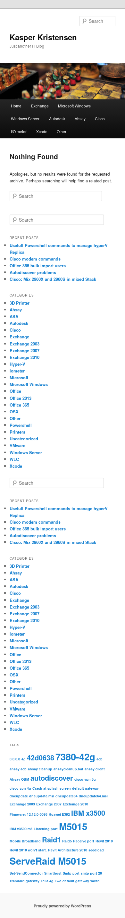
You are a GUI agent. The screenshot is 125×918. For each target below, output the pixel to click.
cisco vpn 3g (85, 779)
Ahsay (80, 118)
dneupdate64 (66, 796)
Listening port (46, 828)
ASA (14, 316)
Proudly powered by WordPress (62, 906)
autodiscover (51, 778)
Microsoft (19, 377)
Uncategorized (24, 439)
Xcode (41, 131)
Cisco (100, 118)
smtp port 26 (91, 873)
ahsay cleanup (40, 769)
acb (99, 759)
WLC (14, 459)
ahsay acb (18, 769)
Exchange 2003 (24, 344)
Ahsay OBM (19, 779)
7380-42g (75, 756)
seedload (96, 850)
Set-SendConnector (26, 873)
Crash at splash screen (51, 788)
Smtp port (71, 873)
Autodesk (57, 118)
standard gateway (24, 880)
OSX (14, 412)
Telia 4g (47, 880)
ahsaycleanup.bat (68, 769)
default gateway (85, 788)
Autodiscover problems (33, 272)
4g (23, 759)
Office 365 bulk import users (38, 265)
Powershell (21, 425)
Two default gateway (72, 880)
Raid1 (51, 839)
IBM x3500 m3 (21, 828)
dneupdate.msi (41, 796)
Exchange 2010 (24, 357)
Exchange (40, 105)
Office (15, 391)
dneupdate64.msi (93, 796)
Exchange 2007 (24, 350)
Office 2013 (20, 398)
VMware (17, 445)
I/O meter (19, 131)
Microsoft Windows (74, 105)
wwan (95, 880)
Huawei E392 (59, 814)
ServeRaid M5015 (48, 861)
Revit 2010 (104, 841)
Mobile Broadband (25, 841)
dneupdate (19, 796)
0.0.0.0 (15, 759)
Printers (17, 432)
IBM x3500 (88, 813)
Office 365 (19, 405)
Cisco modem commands (35, 259)
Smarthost (53, 873)
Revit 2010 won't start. (28, 850)
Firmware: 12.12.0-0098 (28, 814)
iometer (17, 371)
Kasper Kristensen (43, 37)
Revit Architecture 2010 (67, 850)
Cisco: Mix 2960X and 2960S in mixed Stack (53, 279)
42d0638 (40, 757)
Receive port (83, 841)
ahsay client (95, 769)
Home (16, 105)
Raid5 (67, 841)
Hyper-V (17, 364)
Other (61, 131)
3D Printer (19, 303)
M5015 (73, 826)
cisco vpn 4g (20, 788)
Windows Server (25, 118)
